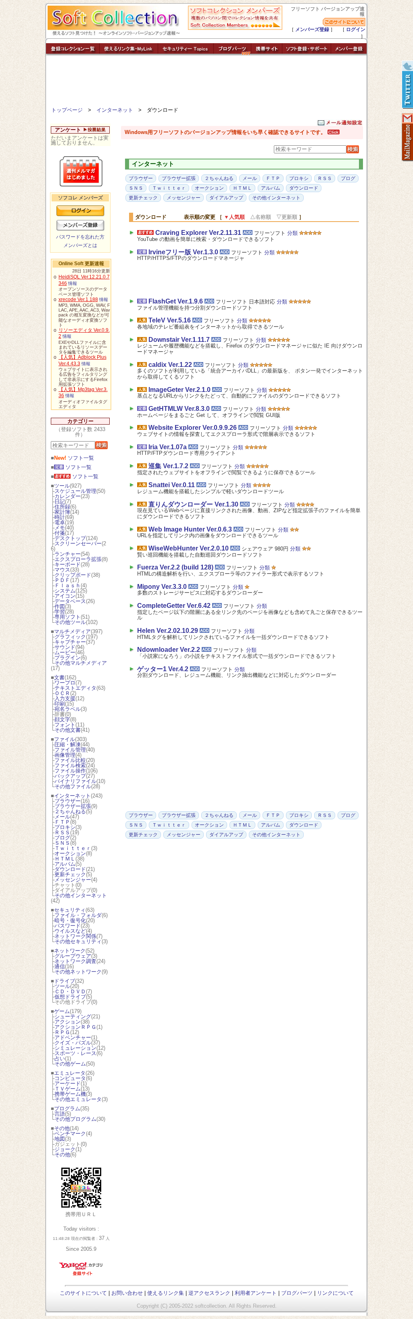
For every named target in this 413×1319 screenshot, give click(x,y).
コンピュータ (70, 1078)
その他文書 (67, 730)
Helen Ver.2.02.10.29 (167, 630)
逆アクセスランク (209, 1293)
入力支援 (64, 698)
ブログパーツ (297, 1293)
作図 (59, 606)
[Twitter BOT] (407, 85)
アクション (67, 1022)
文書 (59, 677)
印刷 (59, 704)
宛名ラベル (67, 709)
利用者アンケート (256, 1293)
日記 (59, 501)
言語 (59, 1114)
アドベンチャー (72, 1037)
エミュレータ (70, 1073)
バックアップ (70, 776)
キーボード (67, 564)
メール (62, 817)
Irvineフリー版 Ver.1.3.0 (183, 252)
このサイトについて (83, 1293)
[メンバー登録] (349, 53)
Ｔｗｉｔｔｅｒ (72, 848)
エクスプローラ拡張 (78, 559)
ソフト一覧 (74, 458)
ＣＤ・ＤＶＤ (70, 991)
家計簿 (62, 512)
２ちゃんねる (70, 811)
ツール (62, 486)
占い (59, 1058)
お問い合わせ (127, 1293)
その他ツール (70, 622)
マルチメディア (72, 631)
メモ (59, 528)
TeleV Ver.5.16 (169, 320)
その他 (62, 1128)
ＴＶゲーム (67, 1089)
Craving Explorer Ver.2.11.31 (198, 232)
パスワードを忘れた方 (80, 237)
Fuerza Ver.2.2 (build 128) (175, 567)
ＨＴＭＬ (64, 859)
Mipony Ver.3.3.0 (162, 586)
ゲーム (62, 1011)
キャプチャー (70, 642)
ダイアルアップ (226, 198)
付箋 (59, 533)
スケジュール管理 (75, 491)
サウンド (64, 647)
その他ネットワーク (78, 972)
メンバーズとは (80, 245)
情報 (72, 283)
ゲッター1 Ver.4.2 (162, 669)
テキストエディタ (75, 688)
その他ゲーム (70, 1064)
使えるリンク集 (165, 1293)
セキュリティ (70, 910)
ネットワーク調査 (75, 961)
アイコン (64, 596)
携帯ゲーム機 (70, 1094)
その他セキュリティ (78, 941)
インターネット (114, 110)
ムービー (64, 652)
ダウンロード (70, 869)
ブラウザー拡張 (72, 806)
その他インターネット (80, 895)
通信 (59, 966)
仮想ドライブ (70, 997)
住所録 (62, 507)
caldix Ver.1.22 (170, 364)
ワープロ (64, 683)
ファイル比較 (70, 760)
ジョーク (64, 1149)
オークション (70, 853)
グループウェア (72, 956)
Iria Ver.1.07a (167, 447)
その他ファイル (72, 786)
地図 (59, 1139)
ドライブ (64, 981)
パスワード (67, 926)
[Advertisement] (206, 83)
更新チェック (70, 874)
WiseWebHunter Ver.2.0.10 (188, 548)
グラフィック (70, 637)
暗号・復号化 (70, 920)
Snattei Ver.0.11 (171, 485)
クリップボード (72, 575)
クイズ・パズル (72, 1043)
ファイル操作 (70, 771)
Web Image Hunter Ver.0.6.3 (190, 529)
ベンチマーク (70, 1134)
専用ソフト (67, 617)
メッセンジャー (72, 880)
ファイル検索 (70, 765)
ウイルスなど (70, 931)
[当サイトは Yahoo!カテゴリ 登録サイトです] (81, 1275)
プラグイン (67, 658)
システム (64, 591)
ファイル (64, 739)
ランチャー (67, 554)
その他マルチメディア (80, 663)
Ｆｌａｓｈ (67, 585)
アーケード (67, 1083)
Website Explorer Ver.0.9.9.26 (192, 427)
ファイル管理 (70, 750)
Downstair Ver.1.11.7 (179, 339)
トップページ (67, 110)
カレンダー (67, 496)
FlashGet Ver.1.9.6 (175, 301)
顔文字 (62, 719)
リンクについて (335, 1293)
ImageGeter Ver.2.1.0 (179, 389)
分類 (292, 233)
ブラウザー (67, 801)
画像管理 (64, 755)
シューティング (72, 1016)
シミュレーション (75, 1048)
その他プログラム (75, 1119)
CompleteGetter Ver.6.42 (174, 605)
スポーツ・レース (75, 1053)
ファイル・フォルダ (78, 915)
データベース (70, 601)
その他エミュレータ (78, 1099)
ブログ (62, 838)
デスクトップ (70, 538)
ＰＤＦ (62, 580)
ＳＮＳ (62, 843)
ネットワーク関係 (75, 936)
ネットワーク (70, 951)
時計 (59, 517)
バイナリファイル (75, 781)
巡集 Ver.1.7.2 (168, 466)
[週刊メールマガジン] (407, 137)
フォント (64, 725)
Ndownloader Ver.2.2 (168, 649)
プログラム (67, 1108)
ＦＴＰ (62, 822)
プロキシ (64, 827)
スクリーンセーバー (78, 543)
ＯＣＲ (62, 693)
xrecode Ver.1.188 (78, 299)
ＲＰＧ (62, 1032)
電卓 (59, 522)
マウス (62, 570)
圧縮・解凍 (67, 744)
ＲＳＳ (62, 832)
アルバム (64, 864)
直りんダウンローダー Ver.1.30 (193, 504)
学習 (59, 612)
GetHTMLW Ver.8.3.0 (179, 408)
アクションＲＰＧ (75, 1027)
